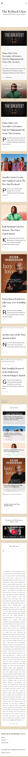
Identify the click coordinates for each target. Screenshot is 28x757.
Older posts (4, 402)
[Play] (4, 537)
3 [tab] (15, 99)
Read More (9, 77)
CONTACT (4, 740)
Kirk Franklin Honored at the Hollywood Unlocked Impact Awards (13, 372)
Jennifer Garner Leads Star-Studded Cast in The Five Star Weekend (14, 181)
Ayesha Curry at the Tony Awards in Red (12, 505)
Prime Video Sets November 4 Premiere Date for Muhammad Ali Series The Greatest (13, 418)
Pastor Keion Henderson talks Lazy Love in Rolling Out (14, 302)
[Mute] (21, 537)
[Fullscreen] (23, 537)
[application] (14, 532)
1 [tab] (12, 99)
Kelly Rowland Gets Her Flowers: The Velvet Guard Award (14, 85)
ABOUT (3, 737)
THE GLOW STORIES (7, 223)
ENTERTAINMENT (6, 49)
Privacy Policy (4, 742)
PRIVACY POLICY (5, 752)
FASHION (4, 331)
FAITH (3, 295)
